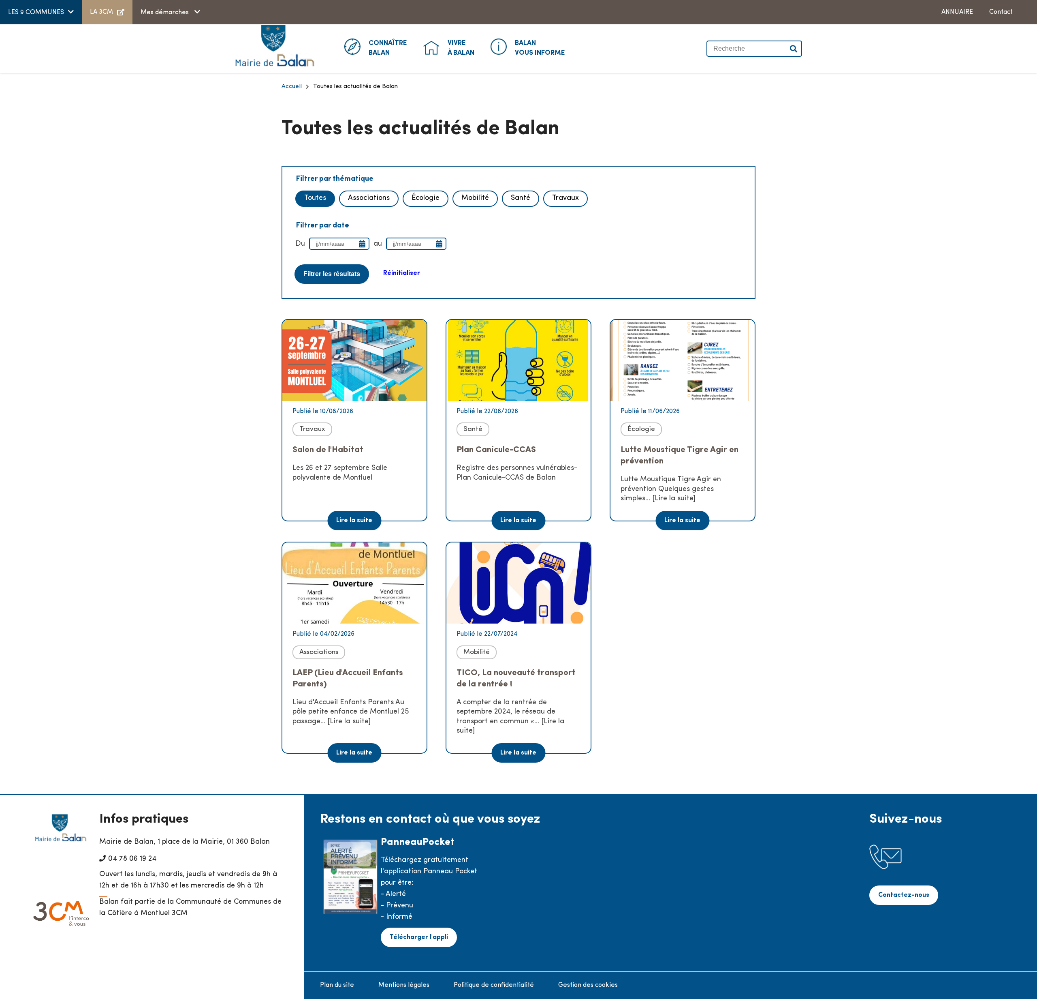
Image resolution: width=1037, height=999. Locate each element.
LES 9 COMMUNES (36, 12)
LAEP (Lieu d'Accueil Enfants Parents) (347, 678)
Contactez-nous (903, 895)
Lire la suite (354, 520)
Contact (1001, 12)
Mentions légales (403, 985)
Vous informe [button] (540, 48)
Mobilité (475, 198)
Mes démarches (165, 12)
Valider (794, 49)
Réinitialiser (401, 273)
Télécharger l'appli (419, 937)
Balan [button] (388, 48)
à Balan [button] (461, 48)
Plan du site (337, 985)
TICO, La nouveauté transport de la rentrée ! (516, 678)
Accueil (292, 87)
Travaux (565, 198)
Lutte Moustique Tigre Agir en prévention (679, 455)
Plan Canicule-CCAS (496, 450)
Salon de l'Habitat (327, 450)
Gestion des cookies (588, 985)
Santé (520, 198)
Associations (369, 198)
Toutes (315, 198)
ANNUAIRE (957, 12)
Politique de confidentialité (494, 985)
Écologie (426, 198)
